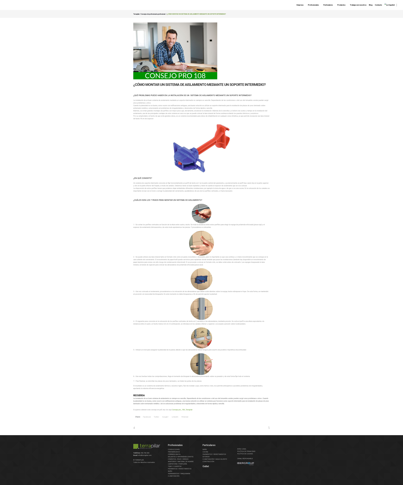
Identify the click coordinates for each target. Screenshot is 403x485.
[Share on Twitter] (155, 417)
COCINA (205, 452)
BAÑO (170, 471)
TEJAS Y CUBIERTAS (175, 466)
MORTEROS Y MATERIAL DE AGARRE (181, 461)
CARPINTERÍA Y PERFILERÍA (177, 464)
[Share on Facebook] (146, 417)
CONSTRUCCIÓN (208, 461)
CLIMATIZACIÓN (173, 476)
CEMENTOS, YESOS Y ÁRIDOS (178, 459)
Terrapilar (136, 14)
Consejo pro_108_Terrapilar (182, 410)
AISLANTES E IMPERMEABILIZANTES (180, 457)
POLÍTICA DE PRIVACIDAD (246, 451)
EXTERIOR (206, 457)
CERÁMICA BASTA (174, 454)
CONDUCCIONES (174, 449)
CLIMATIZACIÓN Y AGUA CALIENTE (215, 459)
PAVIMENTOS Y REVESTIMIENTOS (179, 469)
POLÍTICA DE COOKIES (245, 454)
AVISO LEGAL (241, 449)
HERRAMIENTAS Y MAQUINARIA (179, 474)
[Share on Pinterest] (184, 417)
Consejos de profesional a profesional (153, 14)
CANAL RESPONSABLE (245, 459)
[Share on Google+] (165, 417)
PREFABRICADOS (174, 452)
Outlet (206, 466)
